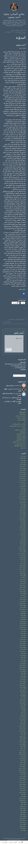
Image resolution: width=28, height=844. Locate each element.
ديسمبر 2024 (22, 478)
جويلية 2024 (23, 486)
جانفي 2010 (23, 724)
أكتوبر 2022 (23, 516)
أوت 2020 (23, 555)
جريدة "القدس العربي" (19, 32)
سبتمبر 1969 (23, 820)
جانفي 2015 (23, 643)
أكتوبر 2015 (23, 629)
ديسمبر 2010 (22, 719)
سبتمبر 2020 (22, 553)
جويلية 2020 (23, 557)
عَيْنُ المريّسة (23, 362)
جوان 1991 (23, 796)
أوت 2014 (23, 653)
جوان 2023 (23, 504)
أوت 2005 (23, 760)
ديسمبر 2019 (22, 571)
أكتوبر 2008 (23, 738)
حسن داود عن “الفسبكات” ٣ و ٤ (18, 366)
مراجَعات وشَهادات (21, 436)
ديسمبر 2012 (22, 685)
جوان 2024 (23, 488)
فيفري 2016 (23, 623)
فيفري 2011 (23, 717)
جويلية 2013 (23, 671)
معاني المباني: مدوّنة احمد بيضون (18, 30)
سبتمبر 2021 (23, 530)
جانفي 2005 (23, 764)
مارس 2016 (23, 621)
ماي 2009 (23, 734)
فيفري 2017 (23, 599)
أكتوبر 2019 (23, 575)
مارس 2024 (23, 494)
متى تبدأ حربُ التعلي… (16, 397)
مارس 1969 (23, 822)
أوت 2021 (23, 532)
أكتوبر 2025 (23, 470)
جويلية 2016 (23, 613)
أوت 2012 (23, 693)
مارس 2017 (23, 597)
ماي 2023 (23, 506)
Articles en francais (21, 416)
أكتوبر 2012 (23, 689)
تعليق (9, 349)
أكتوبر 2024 (23, 480)
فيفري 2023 (23, 512)
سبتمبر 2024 (22, 482)
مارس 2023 (23, 510)
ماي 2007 (23, 748)
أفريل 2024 (23, 492)
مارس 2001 (23, 780)
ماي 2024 (23, 490)
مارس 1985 (23, 808)
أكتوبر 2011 (23, 705)
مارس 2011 (23, 715)
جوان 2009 (23, 732)
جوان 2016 (23, 615)
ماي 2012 (23, 697)
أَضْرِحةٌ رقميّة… (7, 322)
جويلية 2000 (22, 784)
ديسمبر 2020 (22, 547)
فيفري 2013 (23, 681)
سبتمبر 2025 (22, 472)
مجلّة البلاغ (23, 432)
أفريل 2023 (23, 508)
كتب (25, 422)
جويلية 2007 (23, 744)
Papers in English (21, 418)
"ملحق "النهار (22, 412)
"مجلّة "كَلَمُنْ (23, 414)
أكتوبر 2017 (23, 593)
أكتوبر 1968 (23, 824)
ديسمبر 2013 (22, 667)
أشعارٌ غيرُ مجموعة (21, 438)
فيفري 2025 (23, 474)
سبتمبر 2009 (22, 730)
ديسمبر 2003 (22, 768)
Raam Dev (10, 840)
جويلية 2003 (22, 772)
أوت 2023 (23, 500)
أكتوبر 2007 (23, 742)
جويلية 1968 (23, 828)
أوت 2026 (23, 456)
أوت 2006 (23, 756)
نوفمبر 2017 (23, 591)
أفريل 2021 (23, 539)
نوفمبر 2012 (23, 687)
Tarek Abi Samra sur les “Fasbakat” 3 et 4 (15, 364)
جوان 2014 (23, 657)
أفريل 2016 (23, 619)
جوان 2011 (23, 709)
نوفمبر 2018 (23, 587)
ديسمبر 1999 (23, 786)
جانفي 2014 (23, 665)
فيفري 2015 (23, 641)
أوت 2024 (23, 484)
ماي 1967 (23, 830)
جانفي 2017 (23, 601)
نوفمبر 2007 (22, 740)
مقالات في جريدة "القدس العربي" (17, 426)
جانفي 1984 (23, 814)
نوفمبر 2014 (23, 647)
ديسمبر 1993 (23, 792)
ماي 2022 (23, 524)
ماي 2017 (23, 595)
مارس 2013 (23, 679)
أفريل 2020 (23, 563)
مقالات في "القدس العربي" (19, 424)
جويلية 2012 (23, 695)
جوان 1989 (23, 802)
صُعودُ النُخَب (23, 369)
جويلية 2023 (23, 502)
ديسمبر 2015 (22, 627)
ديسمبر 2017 (22, 589)
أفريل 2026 (23, 464)
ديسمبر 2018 (22, 585)
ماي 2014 (23, 659)
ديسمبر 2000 (22, 782)
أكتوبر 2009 (23, 728)
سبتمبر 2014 (23, 651)
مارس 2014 (23, 663)
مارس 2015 (23, 639)
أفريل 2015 (23, 637)
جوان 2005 (23, 762)
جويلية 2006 (23, 758)
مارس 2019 (23, 579)
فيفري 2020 (22, 567)
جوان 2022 (23, 522)
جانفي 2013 (23, 683)
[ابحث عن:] (19, 375)
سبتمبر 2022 (22, 518)
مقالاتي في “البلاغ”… (16, 401)
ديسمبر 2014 (22, 645)
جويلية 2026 (23, 458)
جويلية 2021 (23, 534)
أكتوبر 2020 (23, 551)
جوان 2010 (23, 721)
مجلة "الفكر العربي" (21, 434)
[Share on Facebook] (24, 293)
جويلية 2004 (23, 766)
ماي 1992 (23, 794)
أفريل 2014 (23, 661)
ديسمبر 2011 (23, 703)
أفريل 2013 (23, 677)
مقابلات (24, 428)
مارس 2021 (23, 541)
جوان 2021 (23, 535)
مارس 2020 (23, 565)
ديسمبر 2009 (22, 727)
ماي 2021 (23, 538)
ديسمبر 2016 (22, 603)
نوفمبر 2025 (23, 468)
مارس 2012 (23, 699)
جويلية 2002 (23, 778)
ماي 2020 (23, 561)
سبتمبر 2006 (22, 754)
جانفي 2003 (22, 776)
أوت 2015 (23, 631)
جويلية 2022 (23, 520)
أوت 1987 (23, 804)
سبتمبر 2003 (22, 770)
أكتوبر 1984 (23, 810)
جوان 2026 (23, 460)
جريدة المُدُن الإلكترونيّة (20, 446)
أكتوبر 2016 (23, 607)
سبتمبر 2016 (23, 609)
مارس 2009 (23, 736)
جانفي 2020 (23, 569)
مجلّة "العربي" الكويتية (20, 430)
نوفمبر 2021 (23, 528)
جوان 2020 (23, 559)
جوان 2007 (23, 746)
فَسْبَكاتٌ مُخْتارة (22, 420)
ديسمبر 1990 (22, 798)
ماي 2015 (23, 635)
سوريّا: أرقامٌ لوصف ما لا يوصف (17, 319)
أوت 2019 (23, 577)
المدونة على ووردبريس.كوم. (18, 838)
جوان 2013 (23, 673)
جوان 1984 (23, 812)
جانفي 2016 (23, 625)
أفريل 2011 (23, 713)
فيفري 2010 (23, 723)
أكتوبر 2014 (23, 649)
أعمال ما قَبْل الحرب (21, 440)
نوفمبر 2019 (23, 573)
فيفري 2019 (23, 581)
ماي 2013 (23, 675)
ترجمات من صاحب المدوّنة (19, 442)
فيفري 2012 (23, 701)
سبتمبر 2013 (22, 669)
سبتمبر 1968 (23, 826)
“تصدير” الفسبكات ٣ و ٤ (20, 367)
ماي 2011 (23, 711)
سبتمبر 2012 (23, 691)
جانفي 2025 (23, 476)
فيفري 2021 (23, 543)
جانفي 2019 (23, 583)
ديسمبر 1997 (23, 788)
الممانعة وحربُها (9, 385)
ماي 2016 (23, 617)
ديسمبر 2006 (22, 752)
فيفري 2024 (23, 496)
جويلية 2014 (23, 655)
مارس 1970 (23, 818)
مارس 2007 (23, 750)
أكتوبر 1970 (23, 816)
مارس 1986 (23, 806)
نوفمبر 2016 (23, 605)
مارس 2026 (23, 466)
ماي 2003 (23, 774)
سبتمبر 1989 (23, 800)
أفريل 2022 (23, 526)
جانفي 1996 (23, 790)
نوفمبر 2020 (22, 549)
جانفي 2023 (23, 514)
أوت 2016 (23, 611)
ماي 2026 (23, 462)
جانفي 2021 (23, 545)
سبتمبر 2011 (23, 707)
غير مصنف (23, 448)
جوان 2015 (23, 633)
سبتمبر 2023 (22, 498)
